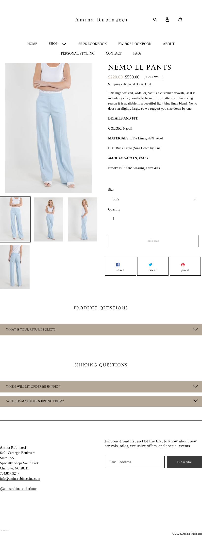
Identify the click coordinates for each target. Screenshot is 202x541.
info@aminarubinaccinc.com (20, 479)
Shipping (114, 84)
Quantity (114, 209)
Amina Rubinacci (192, 533)
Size (111, 190)
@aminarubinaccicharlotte (18, 489)
